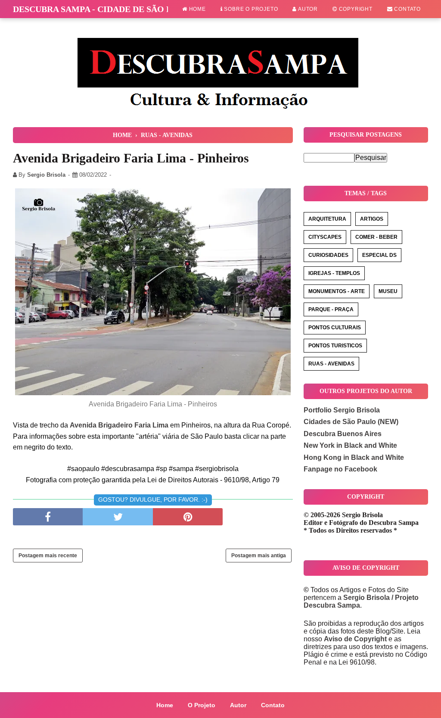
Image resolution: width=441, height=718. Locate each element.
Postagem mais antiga (258, 556)
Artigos (371, 219)
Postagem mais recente (48, 556)
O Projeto (201, 705)
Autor (307, 9)
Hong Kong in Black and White (354, 457)
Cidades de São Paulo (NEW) (351, 421)
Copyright (355, 9)
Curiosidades (328, 255)
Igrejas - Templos (334, 273)
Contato (407, 9)
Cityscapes (325, 237)
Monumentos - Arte (336, 291)
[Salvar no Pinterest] (188, 516)
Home (196, 9)
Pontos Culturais (334, 328)
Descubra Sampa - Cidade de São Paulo (104, 9)
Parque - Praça (331, 309)
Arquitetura (327, 219)
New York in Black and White (350, 445)
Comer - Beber (376, 237)
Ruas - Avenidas (331, 364)
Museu (388, 291)
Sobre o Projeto (250, 9)
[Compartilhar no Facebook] (48, 516)
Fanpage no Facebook (340, 469)
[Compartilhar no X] (117, 516)
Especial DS (379, 255)
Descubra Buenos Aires (343, 433)
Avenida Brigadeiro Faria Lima (119, 425)
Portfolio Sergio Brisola (342, 410)
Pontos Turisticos (335, 346)
